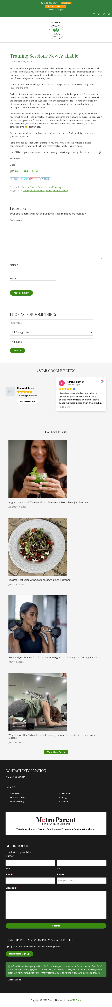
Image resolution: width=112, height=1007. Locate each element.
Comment (16, 220)
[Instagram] (104, 14)
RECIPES (66, 2)
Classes (25, 187)
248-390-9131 (50, 2)
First (8, 868)
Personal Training (18, 797)
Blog (64, 797)
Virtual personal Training (57, 190)
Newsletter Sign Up (56, 9)
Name (14, 264)
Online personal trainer (33, 190)
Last (59, 868)
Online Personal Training (49, 187)
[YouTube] (109, 14)
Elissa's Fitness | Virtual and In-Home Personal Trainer (56, 32)
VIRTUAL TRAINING (55, 6)
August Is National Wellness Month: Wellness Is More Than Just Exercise (48, 502)
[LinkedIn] (99, 14)
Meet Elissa (15, 793)
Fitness (33, 187)
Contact (66, 801)
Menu (58, 22)
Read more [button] (64, 407)
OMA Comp (75, 1000)
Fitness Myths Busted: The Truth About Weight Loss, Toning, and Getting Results (53, 657)
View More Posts (56, 752)
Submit (56, 925)
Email (14, 278)
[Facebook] (94, 14)
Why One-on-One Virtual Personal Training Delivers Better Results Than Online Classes (52, 736)
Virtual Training (17, 801)
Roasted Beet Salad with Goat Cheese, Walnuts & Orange (39, 579)
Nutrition (66, 793)
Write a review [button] (27, 401)
